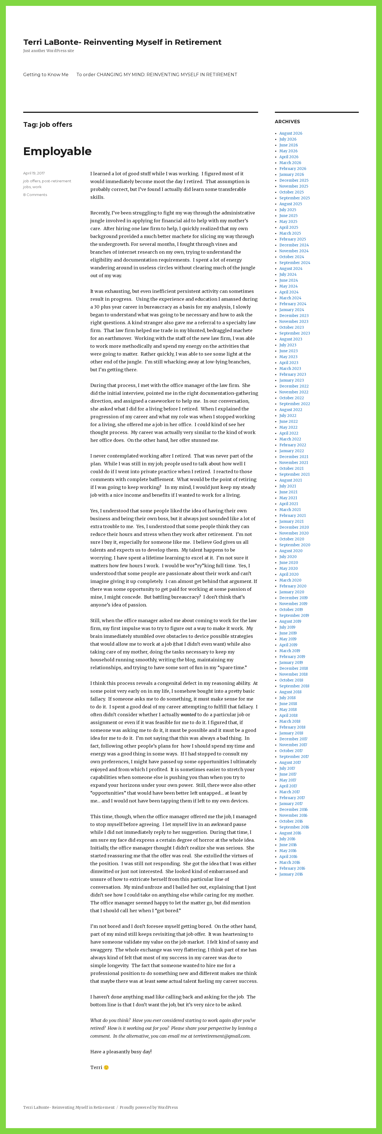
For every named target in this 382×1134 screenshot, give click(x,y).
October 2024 (291, 257)
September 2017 (294, 756)
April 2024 (289, 292)
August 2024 (291, 268)
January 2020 (291, 592)
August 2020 (291, 551)
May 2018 (288, 709)
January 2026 (291, 174)
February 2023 (292, 374)
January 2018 (291, 733)
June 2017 (287, 774)
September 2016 (294, 827)
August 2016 (290, 833)
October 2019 (291, 609)
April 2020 (289, 574)
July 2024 (288, 274)
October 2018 (291, 680)
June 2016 (288, 845)
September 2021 (294, 474)
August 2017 (290, 762)
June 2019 (288, 633)
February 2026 (292, 168)
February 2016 (292, 868)
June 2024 (288, 280)
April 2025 (288, 227)
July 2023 (287, 345)
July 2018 (287, 698)
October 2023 (291, 327)
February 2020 (292, 586)
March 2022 (290, 439)
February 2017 (292, 797)
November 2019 (293, 603)
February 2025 (292, 239)
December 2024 (294, 245)
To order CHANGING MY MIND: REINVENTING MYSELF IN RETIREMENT (156, 74)
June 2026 (288, 145)
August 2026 (290, 133)
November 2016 (293, 815)
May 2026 (288, 151)
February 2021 (292, 515)
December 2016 (293, 809)
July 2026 (287, 139)
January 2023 (291, 380)
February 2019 (292, 656)
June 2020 (288, 562)
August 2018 (290, 692)
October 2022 (291, 398)
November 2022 (293, 392)
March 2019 (289, 650)
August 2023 (290, 339)
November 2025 (293, 186)
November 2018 (293, 674)
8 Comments (35, 194)
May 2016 (287, 850)
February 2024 (292, 304)
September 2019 (294, 615)
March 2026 (290, 162)
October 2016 (291, 821)
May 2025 (288, 221)
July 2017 (287, 768)
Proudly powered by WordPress (149, 1107)
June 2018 (288, 703)
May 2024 (288, 286)
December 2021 (293, 456)
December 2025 (293, 180)
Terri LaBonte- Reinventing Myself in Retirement (122, 42)
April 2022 (288, 433)
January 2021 (291, 521)
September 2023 (294, 333)
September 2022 (294, 404)
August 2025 (290, 204)
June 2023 (288, 351)
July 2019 (287, 627)
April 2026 (288, 157)
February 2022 (292, 445)
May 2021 (288, 498)
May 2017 (287, 780)
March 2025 (290, 233)
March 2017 (289, 792)
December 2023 (294, 315)
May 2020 (288, 568)
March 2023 (290, 368)
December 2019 (293, 598)
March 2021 (290, 509)
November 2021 (293, 462)
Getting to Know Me (46, 74)
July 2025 (287, 209)
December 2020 (294, 527)
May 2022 (288, 427)
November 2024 (294, 251)
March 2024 (290, 298)
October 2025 (291, 192)
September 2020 (294, 545)
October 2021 (291, 468)
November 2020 (294, 533)
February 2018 (292, 727)
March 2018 (289, 721)
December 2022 (294, 386)
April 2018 (288, 715)
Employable (57, 151)
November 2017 (293, 745)
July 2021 (287, 486)
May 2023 (288, 356)
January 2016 (291, 874)
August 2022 (290, 409)
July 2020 (288, 556)
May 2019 (287, 639)
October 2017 (291, 750)
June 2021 (288, 492)
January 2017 (291, 803)
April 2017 (288, 786)
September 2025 (294, 198)
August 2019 (290, 621)
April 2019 (288, 645)
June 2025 (288, 215)
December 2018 (293, 668)
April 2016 (288, 856)
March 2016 (289, 862)
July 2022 (287, 415)
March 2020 (290, 580)
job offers (31, 181)
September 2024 (294, 262)
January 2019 (291, 662)
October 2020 (291, 539)
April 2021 (288, 503)
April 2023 (288, 362)
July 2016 (287, 839)
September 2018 (294, 686)
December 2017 (293, 739)
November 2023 (293, 321)
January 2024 (291, 309)
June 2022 (288, 421)
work (37, 187)
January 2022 (291, 451)
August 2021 (290, 480)
